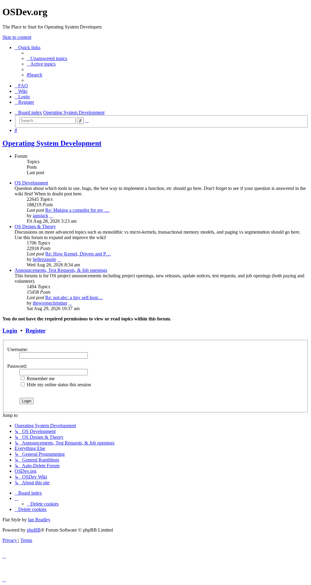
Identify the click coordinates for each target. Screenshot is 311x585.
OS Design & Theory (35, 226)
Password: (17, 366)
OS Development (31, 182)
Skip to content (16, 37)
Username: (17, 349)
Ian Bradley (39, 519)
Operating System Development (51, 143)
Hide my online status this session (58, 384)
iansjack (40, 215)
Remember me (40, 378)
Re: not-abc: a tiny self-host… (74, 297)
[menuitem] (47, 58)
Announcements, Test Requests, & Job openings (61, 270)
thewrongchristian (50, 303)
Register (36, 330)
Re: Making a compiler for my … (77, 210)
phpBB (34, 530)
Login (9, 330)
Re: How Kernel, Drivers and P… (78, 253)
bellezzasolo (44, 259)
